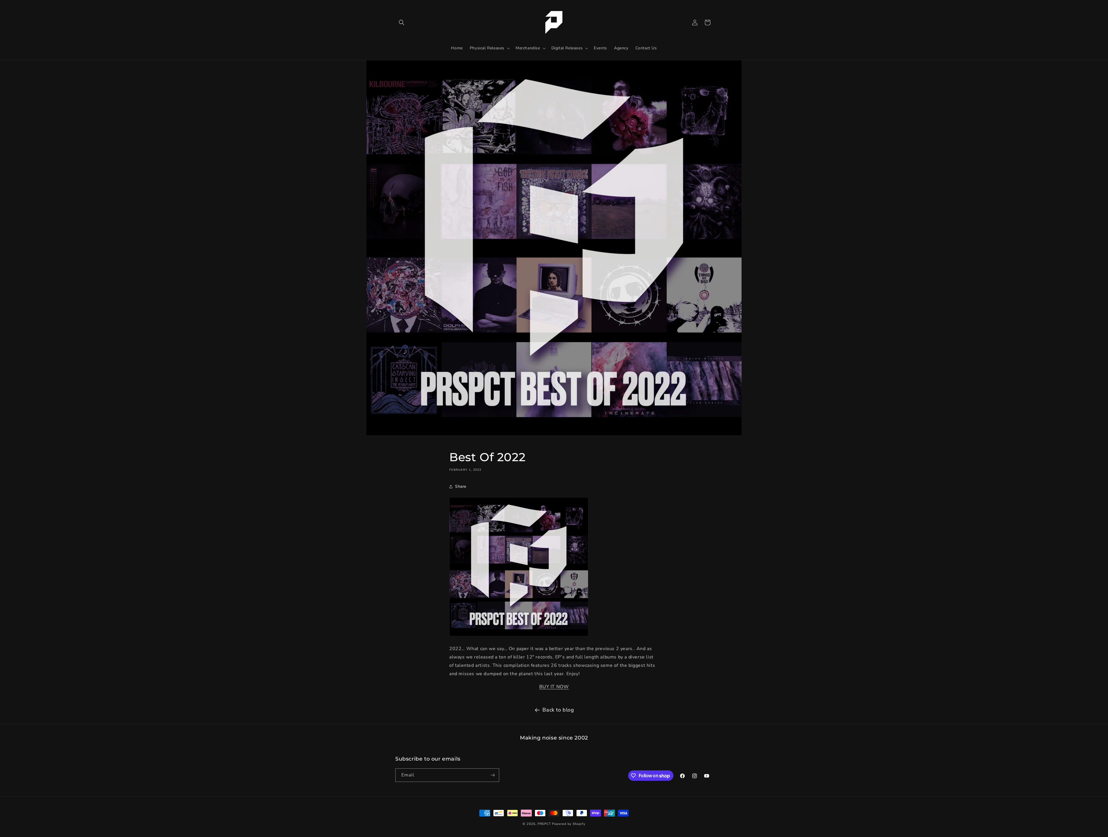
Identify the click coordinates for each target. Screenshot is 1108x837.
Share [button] (460, 486)
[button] (401, 22)
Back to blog (558, 709)
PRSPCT (545, 824)
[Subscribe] (492, 775)
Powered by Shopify (568, 824)
